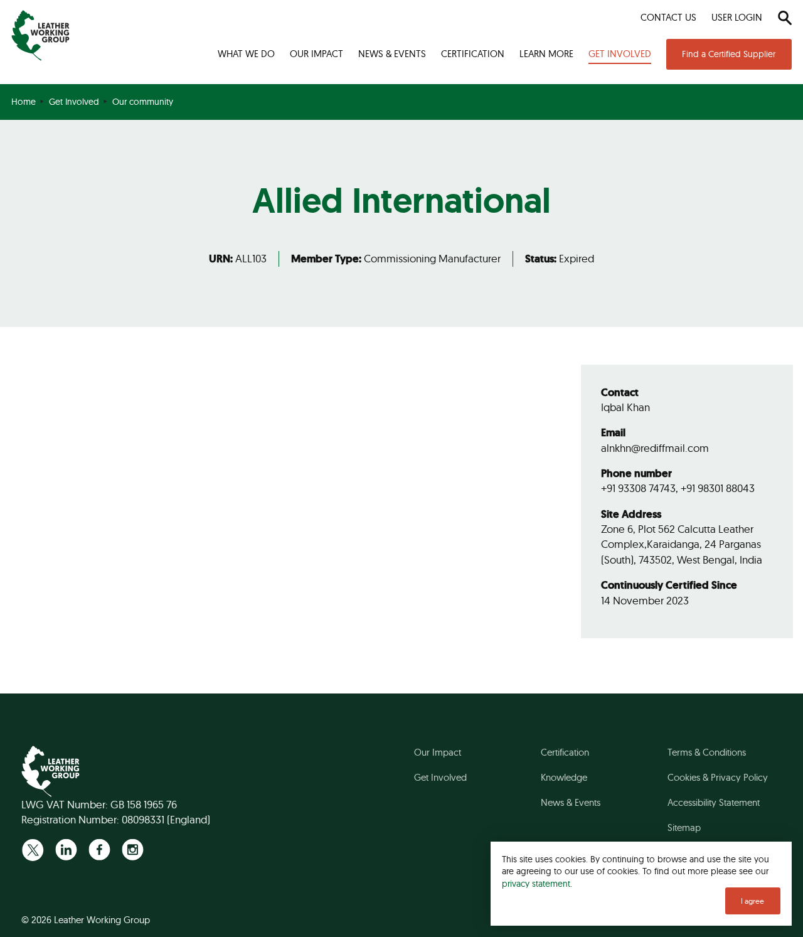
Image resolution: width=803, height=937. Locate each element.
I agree (752, 901)
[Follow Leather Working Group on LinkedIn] (66, 849)
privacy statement (536, 883)
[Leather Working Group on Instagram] (132, 849)
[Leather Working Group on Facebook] (99, 849)
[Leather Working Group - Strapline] (40, 35)
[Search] (784, 17)
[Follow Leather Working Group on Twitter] (33, 849)
